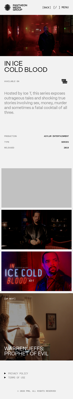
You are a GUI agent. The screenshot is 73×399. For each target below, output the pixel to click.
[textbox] (25, 66)
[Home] (15, 7)
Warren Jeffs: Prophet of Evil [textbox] (26, 351)
